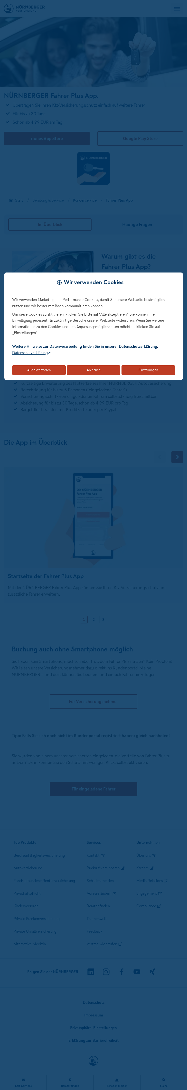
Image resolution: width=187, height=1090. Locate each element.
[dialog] (93, 326)
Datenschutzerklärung (30, 352)
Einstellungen (148, 369)
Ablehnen (93, 369)
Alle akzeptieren (39, 369)
